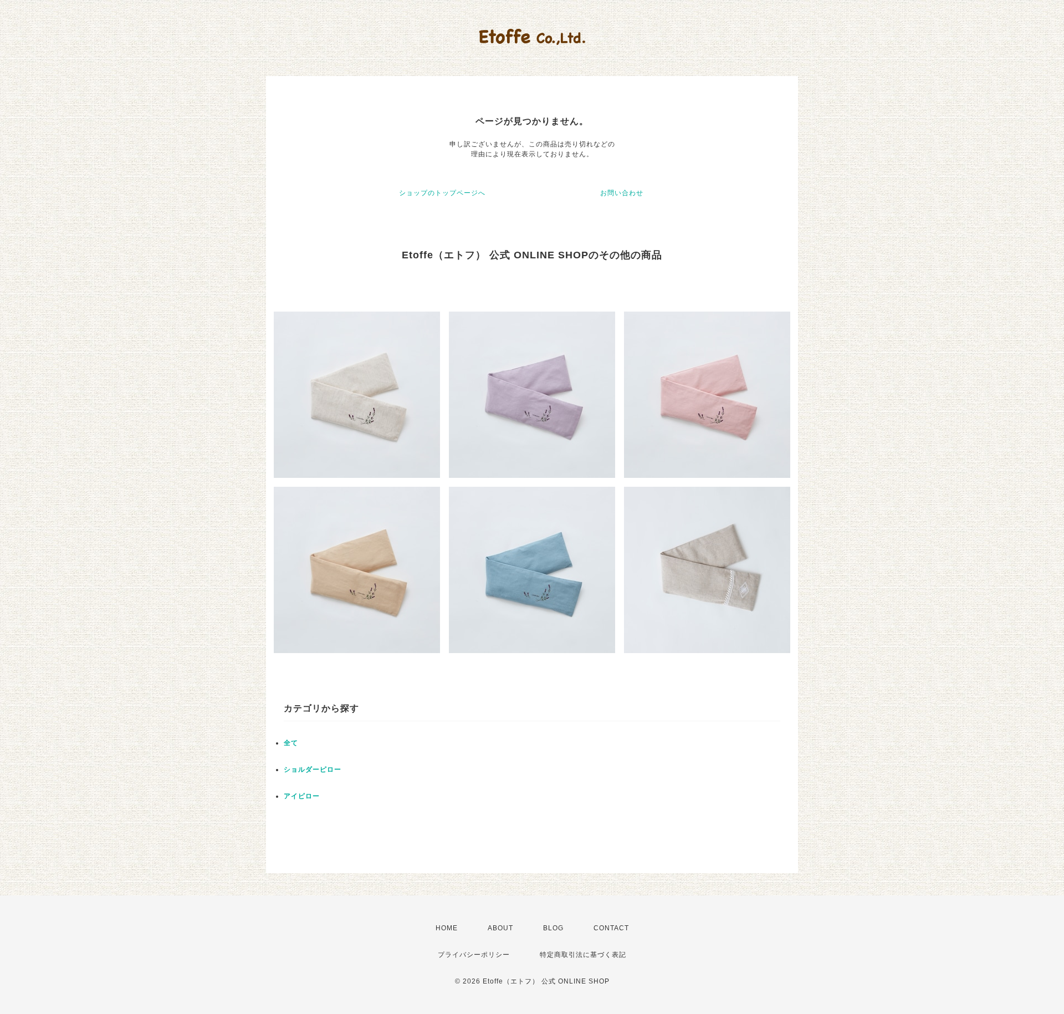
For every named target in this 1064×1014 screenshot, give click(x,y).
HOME (447, 928)
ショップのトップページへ (442, 193)
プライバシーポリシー (474, 955)
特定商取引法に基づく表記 (583, 955)
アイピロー (302, 796)
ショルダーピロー (312, 769)
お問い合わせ (621, 193)
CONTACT (611, 928)
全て (291, 743)
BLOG (553, 928)
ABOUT (500, 928)
